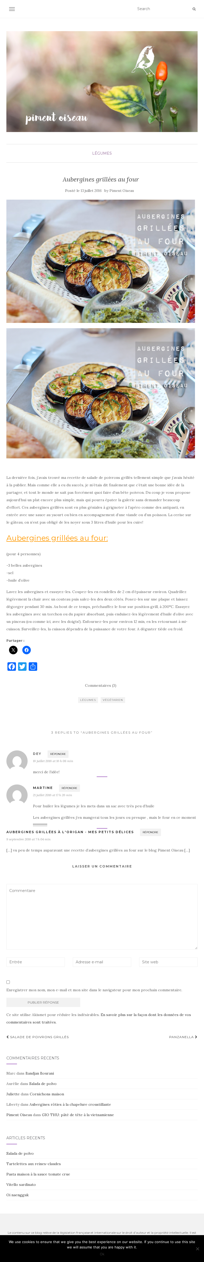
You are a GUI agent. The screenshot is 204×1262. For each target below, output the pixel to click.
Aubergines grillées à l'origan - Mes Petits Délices (70, 832)
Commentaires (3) (100, 685)
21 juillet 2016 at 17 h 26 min (52, 795)
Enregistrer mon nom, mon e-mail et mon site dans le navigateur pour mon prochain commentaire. (94, 990)
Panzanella (182, 1037)
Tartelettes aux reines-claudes (33, 1163)
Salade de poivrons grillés (39, 1037)
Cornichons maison (47, 1094)
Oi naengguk (17, 1195)
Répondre (58, 754)
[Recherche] (194, 9)
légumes (102, 153)
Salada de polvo (43, 1083)
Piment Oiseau (121, 190)
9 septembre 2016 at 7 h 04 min (28, 839)
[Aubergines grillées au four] (100, 261)
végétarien (113, 700)
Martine (43, 788)
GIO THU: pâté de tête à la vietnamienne (78, 1114)
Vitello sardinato (21, 1184)
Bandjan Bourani (40, 1073)
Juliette (13, 1094)
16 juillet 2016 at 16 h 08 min (53, 761)
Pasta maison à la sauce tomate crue (38, 1174)
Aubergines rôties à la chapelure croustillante (70, 1104)
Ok (102, 1254)
